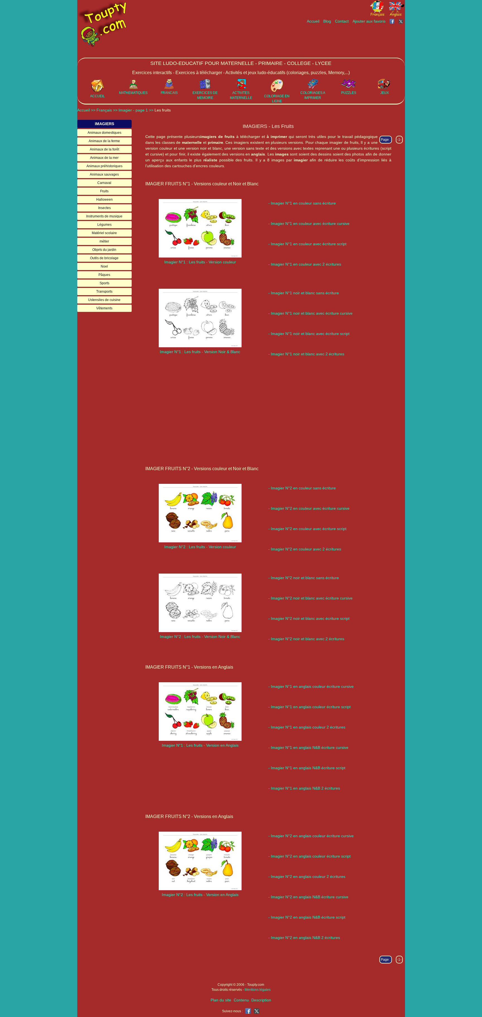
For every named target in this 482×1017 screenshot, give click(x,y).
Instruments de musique (104, 216)
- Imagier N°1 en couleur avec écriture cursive (309, 223)
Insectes (104, 208)
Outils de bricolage (104, 258)
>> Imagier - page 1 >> (134, 110)
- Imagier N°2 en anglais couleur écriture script (309, 856)
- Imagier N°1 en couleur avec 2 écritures (304, 264)
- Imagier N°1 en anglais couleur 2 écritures (306, 727)
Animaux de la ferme (104, 141)
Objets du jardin (104, 250)
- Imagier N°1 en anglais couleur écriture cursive (311, 686)
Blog (327, 21)
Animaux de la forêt (104, 149)
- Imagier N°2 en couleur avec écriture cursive (309, 508)
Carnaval (104, 183)
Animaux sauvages (104, 174)
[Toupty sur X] (401, 21)
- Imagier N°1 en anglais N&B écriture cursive (308, 747)
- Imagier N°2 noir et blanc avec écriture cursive (310, 598)
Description (261, 1000)
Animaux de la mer (104, 158)
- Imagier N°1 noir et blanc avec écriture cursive (310, 313)
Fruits (104, 191)
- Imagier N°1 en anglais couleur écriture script (309, 707)
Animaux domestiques (104, 133)
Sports (104, 283)
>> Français (102, 110)
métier (104, 241)
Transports (104, 291)
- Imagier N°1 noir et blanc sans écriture (303, 293)
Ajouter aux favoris (369, 21)
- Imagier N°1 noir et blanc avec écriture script (309, 333)
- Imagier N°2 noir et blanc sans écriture (303, 578)
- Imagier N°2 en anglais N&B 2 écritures (304, 937)
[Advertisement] (303, 41)
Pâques (104, 275)
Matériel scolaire (104, 233)
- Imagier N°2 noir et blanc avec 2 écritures (306, 639)
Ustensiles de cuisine (104, 300)
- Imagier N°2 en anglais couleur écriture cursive (311, 836)
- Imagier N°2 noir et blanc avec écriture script (309, 618)
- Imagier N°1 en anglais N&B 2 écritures (304, 788)
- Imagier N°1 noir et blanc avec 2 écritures (306, 354)
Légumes (104, 225)
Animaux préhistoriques (104, 166)
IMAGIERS (104, 124)
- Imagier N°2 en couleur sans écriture (302, 488)
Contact (342, 21)
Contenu (241, 1000)
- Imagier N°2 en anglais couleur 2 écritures (306, 876)
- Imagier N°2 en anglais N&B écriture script (306, 917)
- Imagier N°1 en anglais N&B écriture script (306, 768)
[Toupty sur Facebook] (392, 21)
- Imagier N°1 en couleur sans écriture (302, 203)
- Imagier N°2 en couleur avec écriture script (307, 528)
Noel (104, 266)
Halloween (104, 200)
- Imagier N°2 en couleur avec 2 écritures (304, 549)
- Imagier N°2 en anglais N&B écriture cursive (308, 897)
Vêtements (104, 308)
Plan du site (221, 1000)
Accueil (313, 21)
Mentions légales (258, 990)
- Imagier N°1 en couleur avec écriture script (307, 244)
